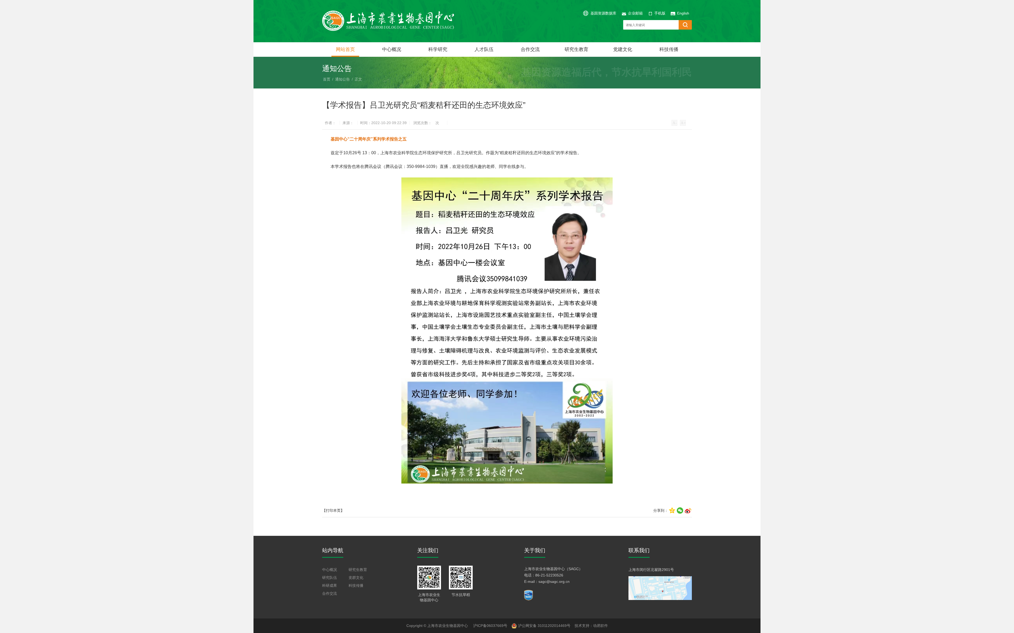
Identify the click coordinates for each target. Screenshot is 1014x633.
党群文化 (356, 577)
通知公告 (342, 79)
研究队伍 (329, 577)
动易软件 (600, 625)
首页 (326, 79)
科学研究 (437, 49)
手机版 (659, 13)
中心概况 (391, 49)
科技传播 (668, 49)
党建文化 (622, 49)
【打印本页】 (333, 510)
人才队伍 (484, 49)
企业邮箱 (635, 13)
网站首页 (345, 49)
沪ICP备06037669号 (490, 625)
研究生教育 (576, 49)
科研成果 (329, 585)
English (683, 13)
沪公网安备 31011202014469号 (544, 625)
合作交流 (530, 49)
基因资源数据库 (603, 13)
